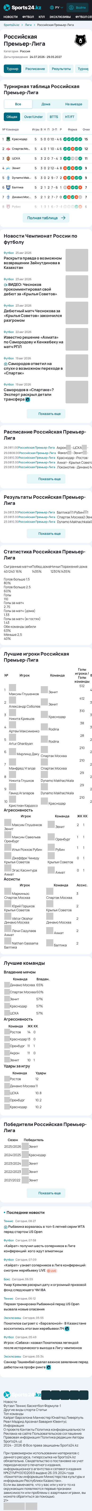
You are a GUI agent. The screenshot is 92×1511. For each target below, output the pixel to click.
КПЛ (42, 17)
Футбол (28, 17)
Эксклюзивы (60, 17)
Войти (81, 7)
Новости (11, 17)
